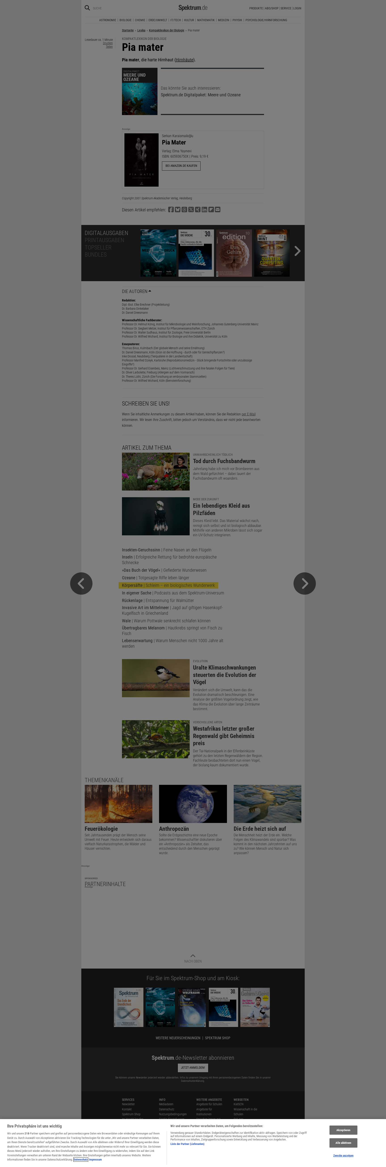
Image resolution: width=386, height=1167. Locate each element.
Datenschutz (81, 1159)
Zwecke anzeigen (343, 1155)
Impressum (95, 1159)
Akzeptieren (343, 1130)
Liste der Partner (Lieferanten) (187, 1144)
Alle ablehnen (343, 1142)
